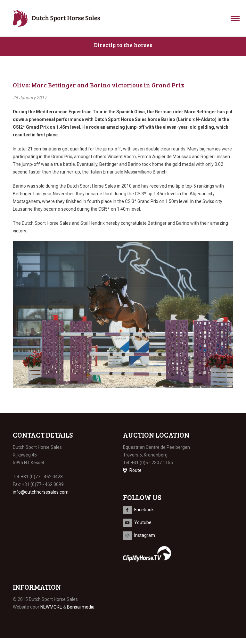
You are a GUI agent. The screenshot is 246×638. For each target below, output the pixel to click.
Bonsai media (80, 607)
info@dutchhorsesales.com (41, 492)
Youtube (143, 522)
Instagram (144, 535)
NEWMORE (51, 607)
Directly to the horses (123, 45)
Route (135, 470)
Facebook (144, 509)
